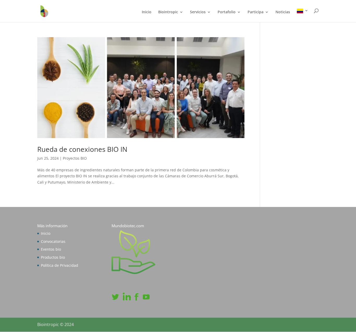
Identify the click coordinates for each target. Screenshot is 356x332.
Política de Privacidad (59, 265)
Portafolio (227, 12)
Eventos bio (51, 249)
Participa (255, 12)
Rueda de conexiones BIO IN (82, 149)
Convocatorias (53, 241)
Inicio (146, 12)
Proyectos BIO (75, 158)
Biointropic (168, 12)
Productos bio (53, 257)
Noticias (282, 12)
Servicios (198, 12)
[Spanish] (302, 15)
